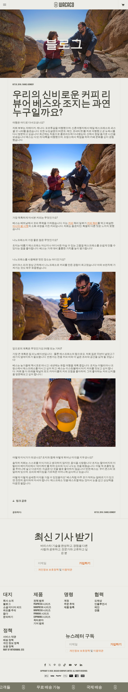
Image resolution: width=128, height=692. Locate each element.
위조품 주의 (9, 610)
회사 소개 (8, 600)
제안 (96, 607)
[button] (122, 4)
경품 (96, 610)
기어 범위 (39, 623)
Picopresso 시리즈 (42, 603)
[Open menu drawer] (4, 5)
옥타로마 (39, 620)
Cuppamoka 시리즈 (42, 616)
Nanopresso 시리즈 (42, 607)
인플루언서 (100, 603)
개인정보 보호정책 (48, 569)
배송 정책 (8, 640)
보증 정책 (8, 646)
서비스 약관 (9, 636)
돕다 (5, 613)
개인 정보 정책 (11, 643)
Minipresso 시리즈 (42, 610)
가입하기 (84, 563)
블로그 (7, 603)
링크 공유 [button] (21, 500)
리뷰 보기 (64, 491)
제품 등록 (69, 607)
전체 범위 (39, 600)
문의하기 (8, 616)
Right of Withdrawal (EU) (13, 649)
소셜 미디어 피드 (12, 607)
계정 (66, 600)
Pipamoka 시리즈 (41, 613)
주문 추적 (69, 603)
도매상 (98, 600)
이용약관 (67, 569)
